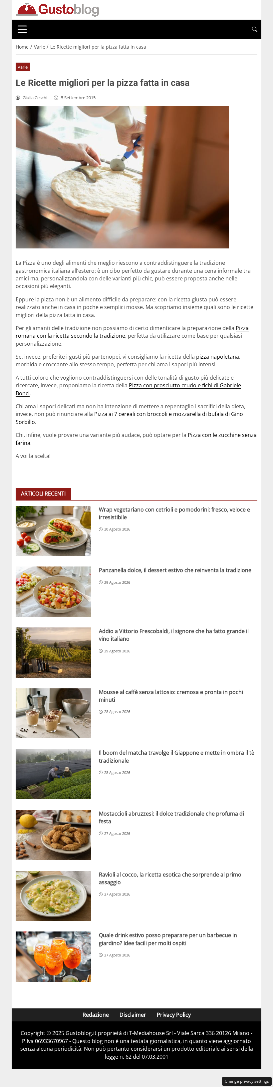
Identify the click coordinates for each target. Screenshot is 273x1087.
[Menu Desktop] (22, 29)
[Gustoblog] (57, 9)
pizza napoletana (217, 356)
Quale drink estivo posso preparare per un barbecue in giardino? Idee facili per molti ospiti (168, 938)
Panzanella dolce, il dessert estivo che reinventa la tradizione (175, 570)
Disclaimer (133, 1014)
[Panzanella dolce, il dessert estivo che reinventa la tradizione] (53, 591)
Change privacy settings (247, 1081)
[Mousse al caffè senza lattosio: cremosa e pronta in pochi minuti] (53, 713)
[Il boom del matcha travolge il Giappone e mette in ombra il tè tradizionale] (53, 774)
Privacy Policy (174, 1014)
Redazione (96, 1014)
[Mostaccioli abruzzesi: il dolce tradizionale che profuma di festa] (53, 835)
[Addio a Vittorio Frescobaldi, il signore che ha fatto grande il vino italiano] (53, 652)
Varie (23, 67)
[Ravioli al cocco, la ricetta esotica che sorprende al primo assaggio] (53, 896)
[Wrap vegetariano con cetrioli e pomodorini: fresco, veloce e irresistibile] (53, 531)
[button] (254, 29)
